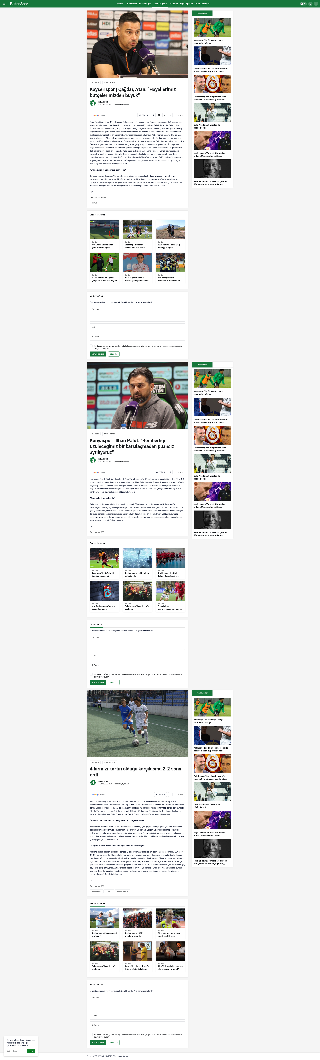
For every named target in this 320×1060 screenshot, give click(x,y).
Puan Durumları (203, 3)
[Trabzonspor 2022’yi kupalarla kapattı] (137, 924)
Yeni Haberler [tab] (202, 13)
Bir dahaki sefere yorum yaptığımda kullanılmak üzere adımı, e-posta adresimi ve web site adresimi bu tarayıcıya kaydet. (138, 347)
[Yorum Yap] (159, 115)
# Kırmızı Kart (122, 891)
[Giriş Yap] (316, 4)
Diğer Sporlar (186, 3)
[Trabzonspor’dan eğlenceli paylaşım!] (104, 924)
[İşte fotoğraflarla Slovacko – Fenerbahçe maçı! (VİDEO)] (170, 268)
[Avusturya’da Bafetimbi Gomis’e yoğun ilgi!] (104, 563)
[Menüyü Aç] (4, 4)
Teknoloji (173, 3)
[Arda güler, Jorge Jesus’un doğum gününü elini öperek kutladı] (137, 957)
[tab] (222, 13)
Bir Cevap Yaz (96, 296)
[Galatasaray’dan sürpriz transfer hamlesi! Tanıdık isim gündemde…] (212, 88)
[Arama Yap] (310, 4)
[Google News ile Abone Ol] (98, 115)
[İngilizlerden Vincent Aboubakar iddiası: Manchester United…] (212, 144)
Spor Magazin (160, 3)
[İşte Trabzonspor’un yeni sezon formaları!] (104, 596)
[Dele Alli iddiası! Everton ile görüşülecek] (212, 116)
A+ (165, 115)
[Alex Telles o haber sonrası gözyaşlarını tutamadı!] (170, 957)
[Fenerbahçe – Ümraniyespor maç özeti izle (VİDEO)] (170, 596)
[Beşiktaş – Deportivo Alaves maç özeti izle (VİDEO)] (137, 235)
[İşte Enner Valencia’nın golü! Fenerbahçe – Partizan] (104, 235)
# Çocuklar (96, 891)
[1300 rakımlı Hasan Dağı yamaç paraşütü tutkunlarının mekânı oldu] (170, 235)
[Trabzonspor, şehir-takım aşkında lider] (137, 563)
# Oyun (94, 203)
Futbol (120, 3)
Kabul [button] (31, 1051)
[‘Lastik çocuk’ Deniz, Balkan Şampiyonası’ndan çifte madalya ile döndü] (137, 268)
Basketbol (132, 3)
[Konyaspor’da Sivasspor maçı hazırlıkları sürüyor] (212, 31)
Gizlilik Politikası (12, 1051)
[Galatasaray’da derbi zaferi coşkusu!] (137, 596)
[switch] (303, 3)
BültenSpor (19, 3)
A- (170, 115)
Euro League (145, 3)
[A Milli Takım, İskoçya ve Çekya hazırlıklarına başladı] (104, 268)
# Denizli (109, 891)
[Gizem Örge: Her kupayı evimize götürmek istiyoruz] (170, 924)
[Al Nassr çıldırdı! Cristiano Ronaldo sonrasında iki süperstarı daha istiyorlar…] (212, 59)
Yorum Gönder (98, 354)
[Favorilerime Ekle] (153, 115)
